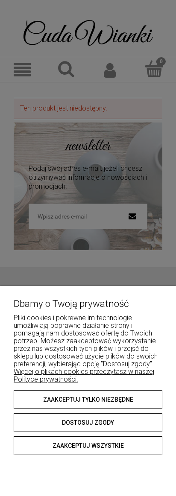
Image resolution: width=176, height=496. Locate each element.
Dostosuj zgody (88, 422)
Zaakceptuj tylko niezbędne (88, 399)
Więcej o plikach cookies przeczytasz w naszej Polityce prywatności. (84, 375)
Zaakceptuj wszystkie (88, 445)
